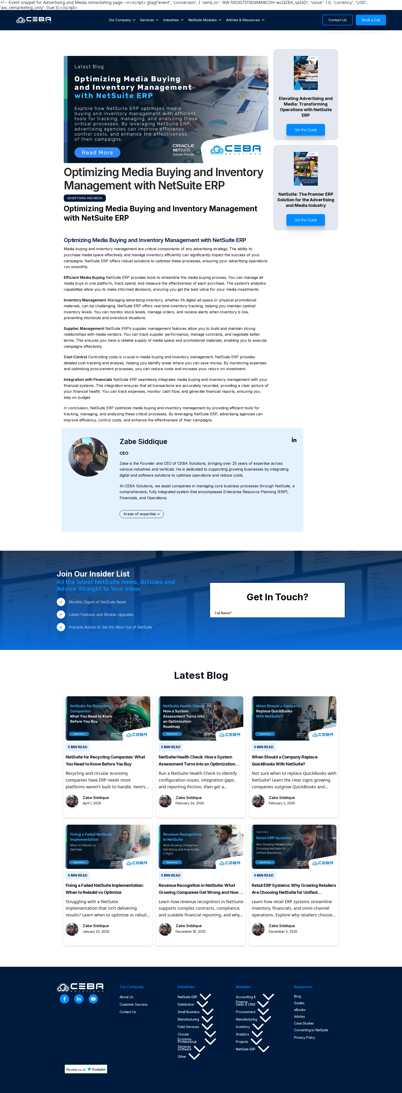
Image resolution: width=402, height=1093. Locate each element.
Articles (299, 1016)
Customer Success (134, 1004)
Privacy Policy (304, 1037)
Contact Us (128, 1012)
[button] (122, 20)
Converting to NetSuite (311, 1030)
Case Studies (304, 1023)
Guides (299, 1003)
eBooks (300, 1010)
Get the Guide (306, 129)
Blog (297, 996)
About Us (126, 997)
